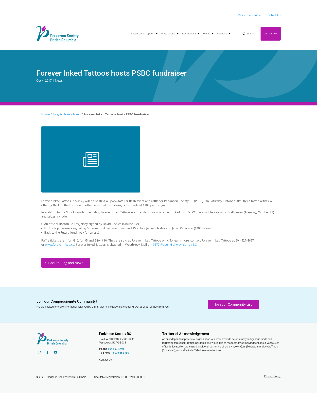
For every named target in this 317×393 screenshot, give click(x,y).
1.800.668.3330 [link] (120, 352)
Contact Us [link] (273, 15)
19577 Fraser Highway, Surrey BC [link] (174, 244)
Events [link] (206, 33)
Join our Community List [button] (233, 304)
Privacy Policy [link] (272, 376)
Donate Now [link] (270, 33)
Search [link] (250, 33)
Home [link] (45, 114)
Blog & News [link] (61, 114)
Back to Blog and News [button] (65, 263)
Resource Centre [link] (249, 15)
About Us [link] (222, 33)
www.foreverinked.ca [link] (59, 244)
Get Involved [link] (189, 33)
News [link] (59, 80)
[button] (39, 352)
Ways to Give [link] (168, 33)
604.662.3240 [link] (116, 348)
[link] (57, 33)
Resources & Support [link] (142, 33)
